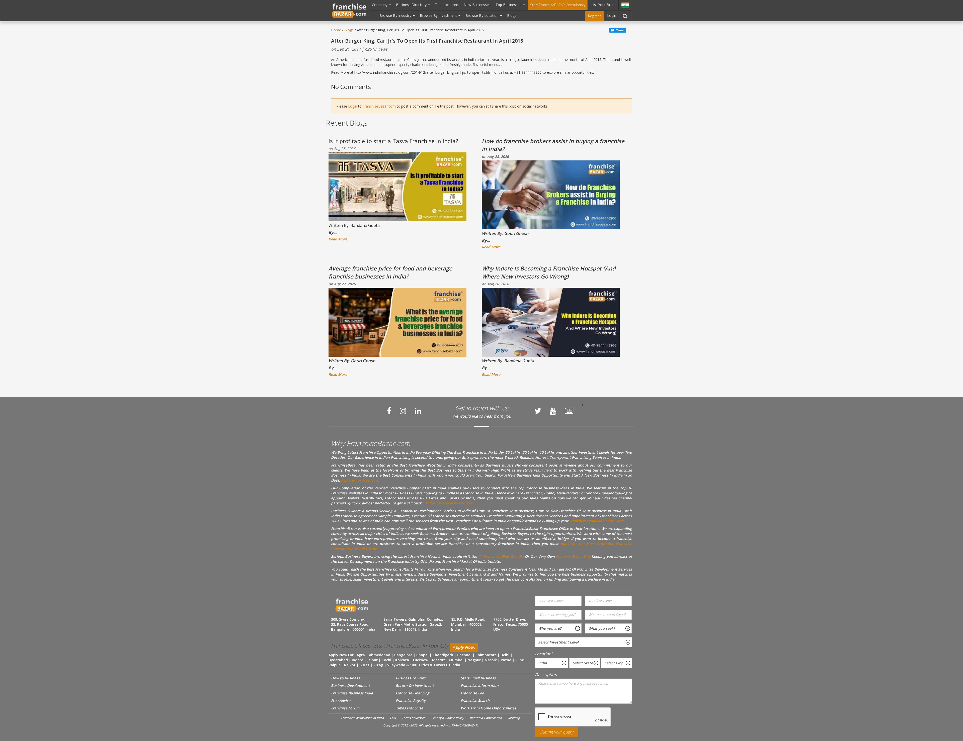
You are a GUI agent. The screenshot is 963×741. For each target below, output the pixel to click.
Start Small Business (478, 678)
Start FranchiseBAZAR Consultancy (557, 5)
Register (594, 16)
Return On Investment (415, 685)
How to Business (345, 678)
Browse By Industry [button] (395, 15)
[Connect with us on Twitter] (537, 411)
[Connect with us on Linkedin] (418, 411)
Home (336, 30)
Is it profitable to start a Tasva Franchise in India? (393, 141)
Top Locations (447, 4)
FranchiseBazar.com (379, 106)
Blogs (511, 15)
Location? (544, 654)
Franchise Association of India (362, 718)
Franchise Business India (352, 693)
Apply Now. (464, 647)
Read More (338, 239)
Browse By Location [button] (482, 15)
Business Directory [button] (412, 4)
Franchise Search (475, 700)
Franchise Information (480, 685)
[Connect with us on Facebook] (389, 411)
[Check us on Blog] (569, 411)
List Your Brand (603, 4)
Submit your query (556, 732)
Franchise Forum (345, 708)
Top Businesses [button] (509, 4)
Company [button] (380, 4)
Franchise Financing (412, 693)
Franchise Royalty (411, 700)
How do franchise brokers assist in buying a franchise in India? (553, 144)
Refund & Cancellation (486, 718)
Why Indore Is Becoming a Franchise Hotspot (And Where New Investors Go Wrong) (549, 272)
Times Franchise (409, 708)
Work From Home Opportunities (488, 708)
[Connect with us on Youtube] (553, 411)
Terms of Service (413, 718)
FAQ (393, 718)
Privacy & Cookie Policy (447, 718)
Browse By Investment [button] (439, 15)
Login (611, 15)
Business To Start (411, 678)
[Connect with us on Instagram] (403, 411)
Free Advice (340, 700)
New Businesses (477, 4)
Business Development (350, 685)
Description (546, 674)
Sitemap (514, 718)
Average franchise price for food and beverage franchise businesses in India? (390, 272)
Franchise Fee (472, 693)
